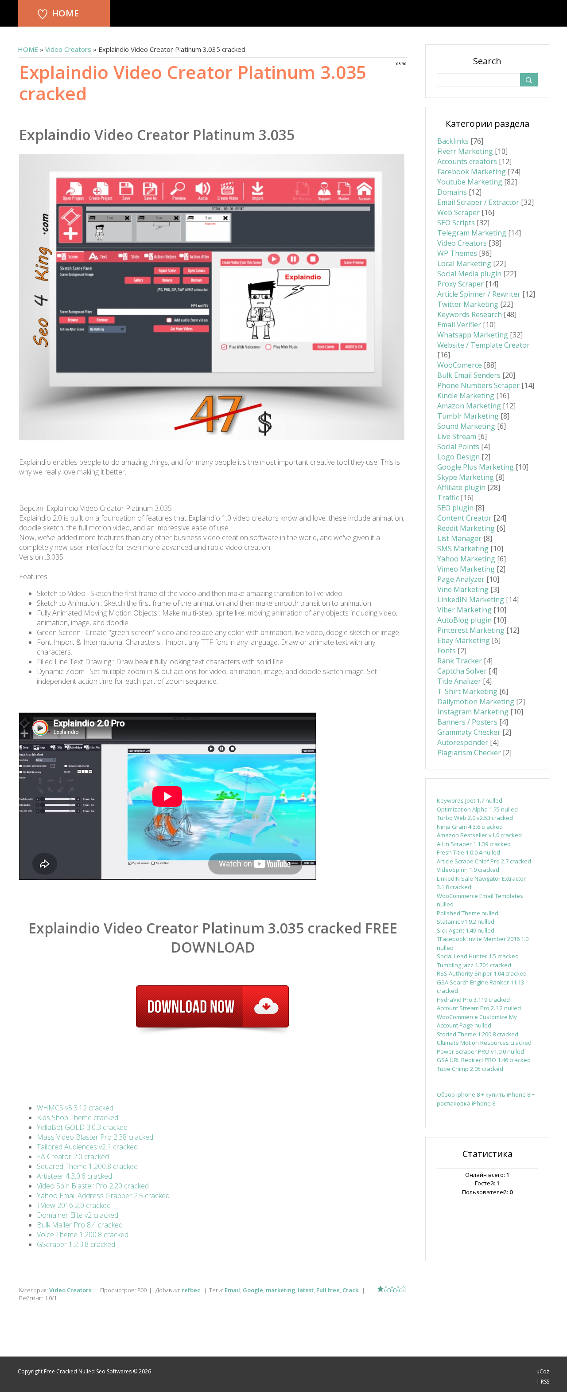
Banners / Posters (467, 722)
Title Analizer (459, 681)
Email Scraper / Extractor (478, 202)
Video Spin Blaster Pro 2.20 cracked (93, 1186)
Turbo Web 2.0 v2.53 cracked (475, 818)
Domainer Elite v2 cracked (77, 1215)
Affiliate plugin (461, 487)
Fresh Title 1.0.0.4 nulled (468, 852)
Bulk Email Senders (469, 375)
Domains (452, 192)
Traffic (448, 497)
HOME (65, 13)
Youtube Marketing (469, 182)
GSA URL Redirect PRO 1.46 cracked (484, 1060)
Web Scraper (458, 212)
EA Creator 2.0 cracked (73, 1156)
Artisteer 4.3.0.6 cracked (74, 1176)
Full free (328, 1290)
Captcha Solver (462, 671)
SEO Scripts (456, 222)
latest (306, 1290)
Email (232, 1290)
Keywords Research (469, 314)
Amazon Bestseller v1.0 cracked (479, 835)
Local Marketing (464, 263)
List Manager (459, 538)
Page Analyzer (461, 579)
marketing (280, 1290)
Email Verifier (459, 324)
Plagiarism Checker (469, 752)
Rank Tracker (459, 661)
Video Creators (68, 49)
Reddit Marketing (466, 528)
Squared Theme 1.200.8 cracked (87, 1166)
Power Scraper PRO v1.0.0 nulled (480, 1051)
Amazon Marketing (469, 406)
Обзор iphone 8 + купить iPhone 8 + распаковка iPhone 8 (486, 1098)
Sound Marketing (466, 426)
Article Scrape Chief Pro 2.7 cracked (484, 861)
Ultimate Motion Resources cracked (484, 1043)
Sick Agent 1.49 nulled (465, 930)
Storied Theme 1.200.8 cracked (477, 1034)
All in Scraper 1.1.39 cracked (474, 844)
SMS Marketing (463, 548)
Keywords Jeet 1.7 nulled (469, 800)
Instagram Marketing (473, 712)
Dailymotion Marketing (475, 701)
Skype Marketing (465, 477)
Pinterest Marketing (471, 630)
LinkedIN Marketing (470, 599)
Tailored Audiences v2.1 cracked (87, 1147)
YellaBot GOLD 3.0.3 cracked (82, 1127)
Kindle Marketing (465, 395)
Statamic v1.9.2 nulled (465, 921)
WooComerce (459, 365)
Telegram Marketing (471, 233)
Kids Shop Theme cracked (77, 1117)
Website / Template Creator (483, 345)
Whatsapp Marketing (472, 335)
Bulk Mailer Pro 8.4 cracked (80, 1225)
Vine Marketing (463, 589)
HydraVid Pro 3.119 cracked (473, 1000)
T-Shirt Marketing (467, 691)
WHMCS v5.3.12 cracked (75, 1108)
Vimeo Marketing (466, 569)
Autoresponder (462, 742)
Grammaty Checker (469, 732)
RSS (545, 1381)
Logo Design (458, 457)
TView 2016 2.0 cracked (74, 1205)
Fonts (446, 650)
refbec (191, 1290)
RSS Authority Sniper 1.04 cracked (482, 973)
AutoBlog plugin (464, 620)
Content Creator (464, 518)
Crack (350, 1290)
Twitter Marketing (467, 304)
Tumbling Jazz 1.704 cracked (474, 965)
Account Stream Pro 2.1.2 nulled (479, 1008)
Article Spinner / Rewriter (478, 294)
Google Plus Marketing (475, 467)
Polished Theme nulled (467, 913)
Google (253, 1290)
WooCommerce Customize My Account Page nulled (477, 1021)
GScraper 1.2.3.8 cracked (76, 1244)
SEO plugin (455, 508)
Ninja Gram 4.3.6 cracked (470, 827)
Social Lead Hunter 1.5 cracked (478, 956)
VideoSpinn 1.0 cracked (468, 870)
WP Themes (457, 253)
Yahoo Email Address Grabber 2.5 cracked (103, 1195)
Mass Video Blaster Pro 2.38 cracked (95, 1137)
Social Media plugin (469, 273)
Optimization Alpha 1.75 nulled (477, 809)
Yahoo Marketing (466, 559)
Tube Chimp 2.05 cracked (470, 1069)
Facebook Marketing (471, 171)
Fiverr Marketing (465, 151)
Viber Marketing (464, 610)
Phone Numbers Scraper (478, 385)
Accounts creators (467, 161)
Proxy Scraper (460, 284)
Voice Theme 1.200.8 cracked (82, 1234)
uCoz (542, 1371)
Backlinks (453, 141)
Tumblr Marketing (468, 416)
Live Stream (456, 436)
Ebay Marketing (463, 640)
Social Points (458, 446)
